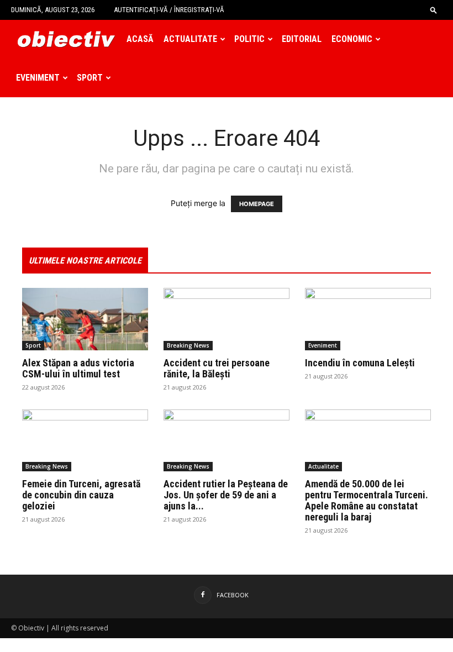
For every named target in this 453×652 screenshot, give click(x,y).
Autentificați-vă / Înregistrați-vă (169, 10)
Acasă (140, 39)
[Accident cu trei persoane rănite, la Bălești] (226, 319)
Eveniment (38, 77)
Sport (90, 77)
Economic (351, 39)
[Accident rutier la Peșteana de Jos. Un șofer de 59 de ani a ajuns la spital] (226, 440)
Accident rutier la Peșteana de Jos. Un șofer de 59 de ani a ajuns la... (226, 495)
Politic (249, 39)
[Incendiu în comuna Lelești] (368, 319)
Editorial (302, 39)
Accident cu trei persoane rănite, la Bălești (217, 368)
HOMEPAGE (256, 204)
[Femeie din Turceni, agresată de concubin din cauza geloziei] (85, 440)
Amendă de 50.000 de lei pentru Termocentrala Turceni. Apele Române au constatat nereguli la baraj (366, 500)
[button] (433, 10)
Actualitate (190, 39)
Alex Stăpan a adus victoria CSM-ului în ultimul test (78, 368)
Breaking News (188, 345)
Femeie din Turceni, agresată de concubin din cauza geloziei (81, 495)
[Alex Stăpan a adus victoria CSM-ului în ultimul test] (85, 319)
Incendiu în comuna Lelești (360, 363)
